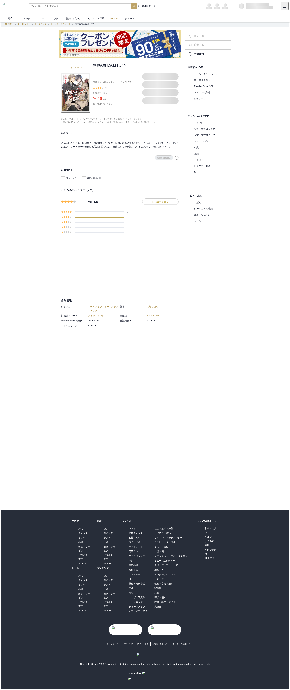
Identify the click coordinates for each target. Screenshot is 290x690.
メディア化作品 (202, 92)
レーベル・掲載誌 (203, 208)
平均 (89, 202)
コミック (198, 122)
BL (195, 172)
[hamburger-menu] (285, 6)
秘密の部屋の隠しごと (97, 178)
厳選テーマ (200, 98)
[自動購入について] (177, 158)
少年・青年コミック (204, 128)
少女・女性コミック (204, 135)
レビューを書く (100, 93)
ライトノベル (201, 141)
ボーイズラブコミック (61, 24)
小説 (196, 147)
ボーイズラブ (40, 24)
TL (195, 178)
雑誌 (196, 153)
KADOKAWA (153, 315)
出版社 (197, 202)
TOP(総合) (8, 24)
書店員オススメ (202, 80)
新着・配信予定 (202, 214)
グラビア (198, 159)
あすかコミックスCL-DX (119, 82)
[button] (181, 644)
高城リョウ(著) (100, 82)
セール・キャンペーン (206, 74)
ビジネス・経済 (202, 166)
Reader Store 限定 (204, 86)
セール (197, 221)
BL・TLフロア (23, 24)
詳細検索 (146, 6)
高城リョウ (71, 178)
